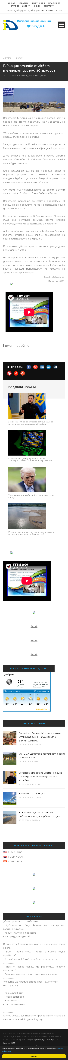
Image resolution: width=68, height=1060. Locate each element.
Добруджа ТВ (36, 10)
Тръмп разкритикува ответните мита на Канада (31, 496)
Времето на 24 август (32, 793)
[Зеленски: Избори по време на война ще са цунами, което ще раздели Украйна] (27, 405)
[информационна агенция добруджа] (27, 24)
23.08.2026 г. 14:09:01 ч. (30, 784)
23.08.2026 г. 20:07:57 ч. (30, 761)
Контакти (48, 6)
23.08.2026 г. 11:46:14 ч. (29, 820)
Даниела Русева (37, 75)
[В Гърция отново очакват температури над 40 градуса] (34, 100)
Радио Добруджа (16, 10)
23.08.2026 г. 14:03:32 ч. (30, 797)
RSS (13, 1043)
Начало (7, 57)
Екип (37, 6)
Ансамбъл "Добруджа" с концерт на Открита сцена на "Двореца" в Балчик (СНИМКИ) (40, 737)
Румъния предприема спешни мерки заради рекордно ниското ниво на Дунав (31, 533)
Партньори (38, 3)
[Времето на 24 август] (9, 798)
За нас (11, 3)
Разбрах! (34, 1056)
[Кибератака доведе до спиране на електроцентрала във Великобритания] (27, 442)
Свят (19, 57)
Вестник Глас (54, 10)
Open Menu (61, 25)
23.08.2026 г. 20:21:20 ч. (30, 744)
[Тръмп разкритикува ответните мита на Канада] (27, 479)
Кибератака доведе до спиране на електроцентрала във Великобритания (30, 459)
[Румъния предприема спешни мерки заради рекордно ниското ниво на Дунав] (27, 515)
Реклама (24, 3)
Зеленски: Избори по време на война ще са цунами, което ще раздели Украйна (30, 423)
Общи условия (44, 1039)
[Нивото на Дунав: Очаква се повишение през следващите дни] (9, 817)
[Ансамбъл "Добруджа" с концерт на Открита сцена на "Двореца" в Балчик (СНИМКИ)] (9, 738)
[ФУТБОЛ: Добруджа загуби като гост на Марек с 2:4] (9, 758)
